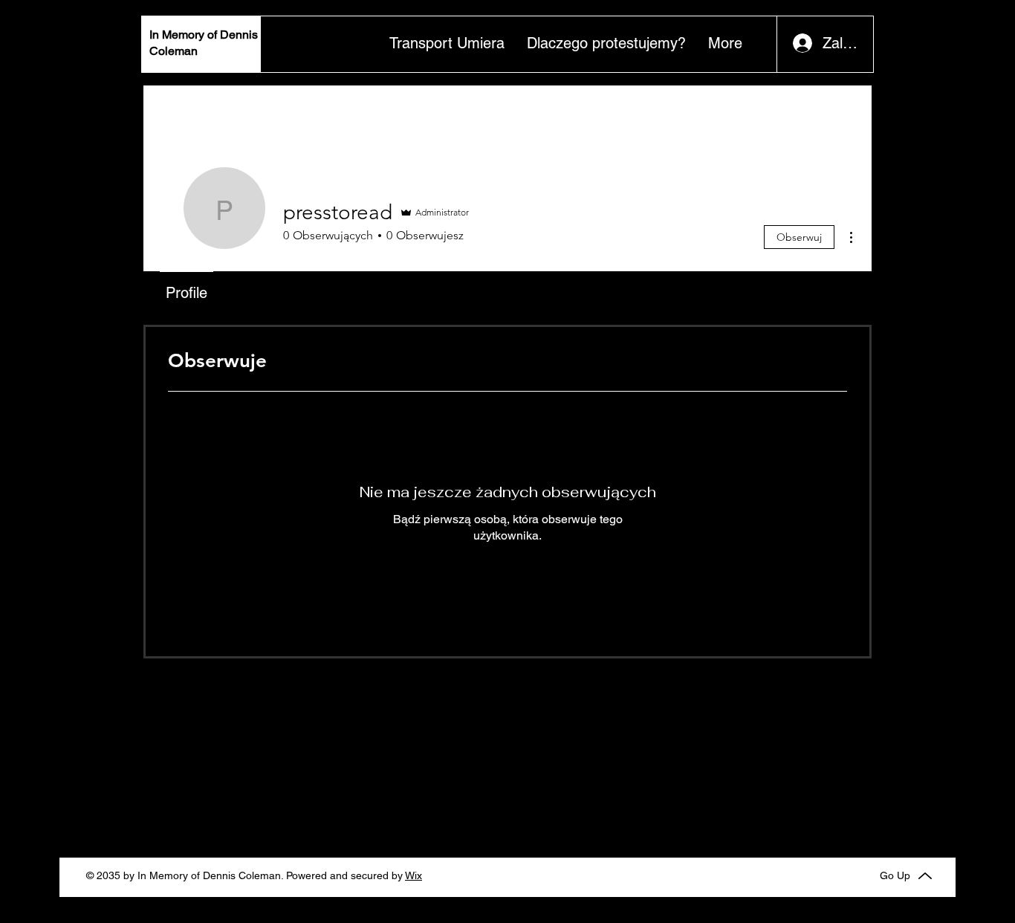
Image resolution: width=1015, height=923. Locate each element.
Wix (413, 875)
